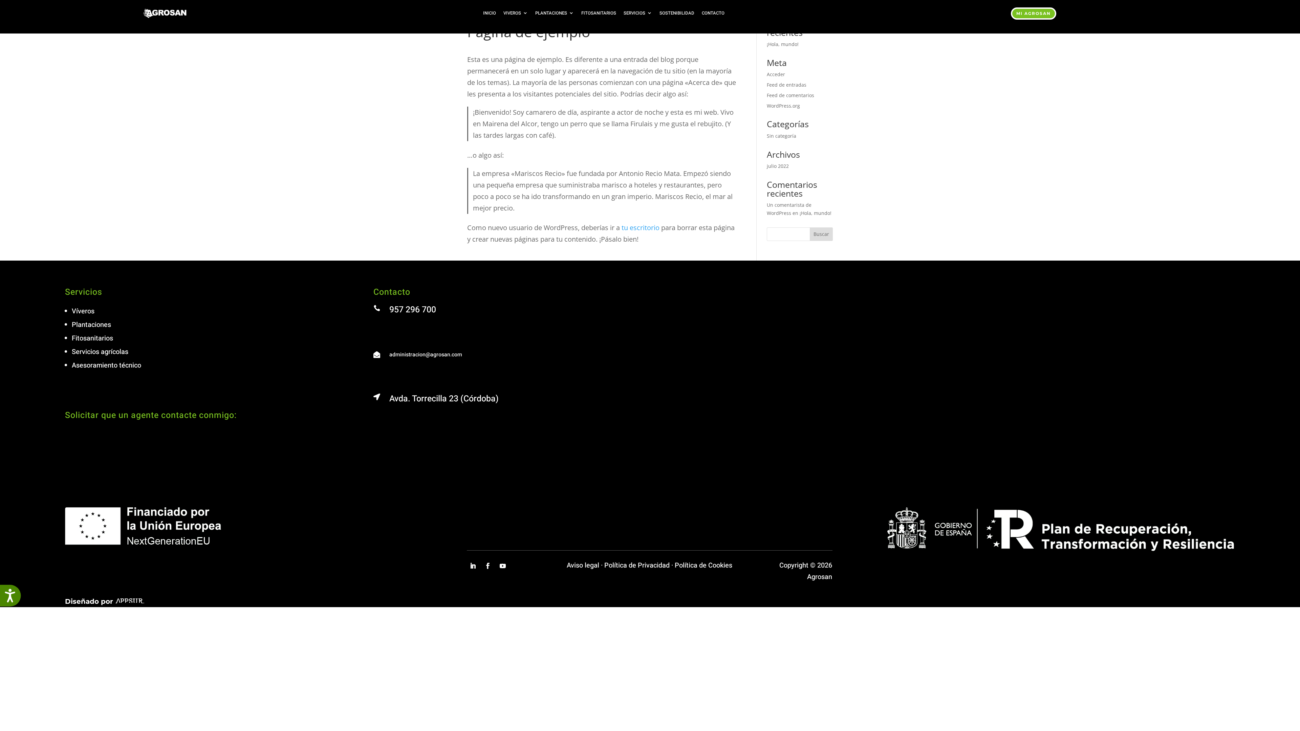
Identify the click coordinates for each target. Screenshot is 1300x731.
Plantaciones (551, 13)
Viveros (512, 13)
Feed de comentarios (790, 95)
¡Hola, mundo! (783, 44)
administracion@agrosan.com (425, 355)
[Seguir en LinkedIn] (473, 566)
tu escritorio (640, 227)
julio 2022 (778, 166)
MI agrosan (1033, 13)
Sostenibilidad (676, 13)
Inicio (489, 13)
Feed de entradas (786, 85)
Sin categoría (781, 136)
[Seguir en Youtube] (503, 566)
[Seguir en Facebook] (488, 566)
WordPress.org (783, 106)
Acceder (776, 74)
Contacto (713, 13)
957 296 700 (412, 310)
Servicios (634, 13)
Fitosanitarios (598, 13)
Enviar (600, 491)
